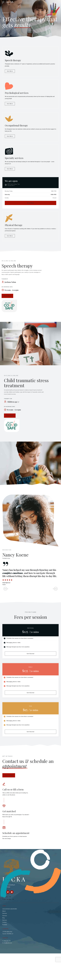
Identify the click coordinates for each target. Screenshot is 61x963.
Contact (4, 922)
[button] (5, 589)
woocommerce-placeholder (9, 909)
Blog (3, 918)
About (4, 911)
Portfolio (4, 924)
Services (4, 913)
